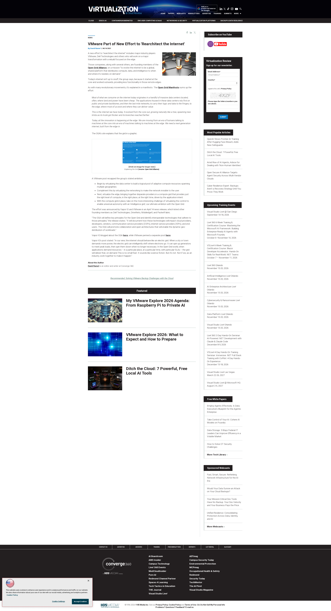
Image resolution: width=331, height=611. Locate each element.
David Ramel (95, 48)
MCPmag (194, 567)
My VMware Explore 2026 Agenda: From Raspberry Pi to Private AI (158, 303)
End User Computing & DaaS (150, 21)
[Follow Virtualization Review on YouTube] (236, 9)
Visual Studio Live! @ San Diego (222, 211)
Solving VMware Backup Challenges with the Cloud (141, 278)
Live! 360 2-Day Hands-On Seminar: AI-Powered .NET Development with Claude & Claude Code (224, 338)
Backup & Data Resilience (232, 21)
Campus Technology (159, 563)
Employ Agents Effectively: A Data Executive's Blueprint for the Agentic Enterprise (224, 408)
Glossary (227, 547)
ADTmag (193, 556)
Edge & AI (103, 21)
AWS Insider (155, 560)
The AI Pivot (195, 586)
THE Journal (155, 590)
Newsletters (194, 13)
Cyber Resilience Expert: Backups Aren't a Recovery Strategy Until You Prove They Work (224, 188)
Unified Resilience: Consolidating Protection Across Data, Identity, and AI (222, 516)
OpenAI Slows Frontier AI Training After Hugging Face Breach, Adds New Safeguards (223, 142)
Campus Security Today (201, 560)
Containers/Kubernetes (122, 21)
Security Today (197, 578)
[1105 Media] (113, 573)
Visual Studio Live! (158, 593)
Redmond (194, 575)
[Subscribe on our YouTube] (215, 46)
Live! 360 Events (157, 567)
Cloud (91, 21)
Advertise (206, 13)
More (236, 13)
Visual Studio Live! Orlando (219, 324)
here (125, 235)
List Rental (210, 547)
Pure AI (152, 575)
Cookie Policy (175, 605)
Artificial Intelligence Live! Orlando (222, 276)
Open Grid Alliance (97, 67)
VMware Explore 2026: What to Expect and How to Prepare (154, 337)
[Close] (88, 580)
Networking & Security (177, 21)
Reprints (192, 547)
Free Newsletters (174, 547)
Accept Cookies (80, 601)
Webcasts (181, 13)
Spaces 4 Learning (158, 582)
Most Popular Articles (218, 132)
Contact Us (103, 547)
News (90, 38)
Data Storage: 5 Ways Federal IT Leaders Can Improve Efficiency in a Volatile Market (224, 433)
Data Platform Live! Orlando (220, 314)
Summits (227, 13)
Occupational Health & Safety (204, 571)
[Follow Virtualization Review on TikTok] (228, 9)
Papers (171, 13)
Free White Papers (216, 399)
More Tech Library (216, 454)
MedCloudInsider (157, 571)
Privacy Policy (226, 89)
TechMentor (195, 582)
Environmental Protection (202, 563)
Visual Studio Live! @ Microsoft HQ (223, 382)
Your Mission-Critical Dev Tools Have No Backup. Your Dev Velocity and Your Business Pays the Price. (224, 502)
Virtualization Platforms (203, 21)
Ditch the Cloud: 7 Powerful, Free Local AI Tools (156, 371)
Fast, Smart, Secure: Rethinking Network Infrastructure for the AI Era (222, 477)
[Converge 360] (116, 564)
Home (163, 13)
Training (217, 13)
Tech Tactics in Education (162, 586)
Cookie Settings (58, 601)
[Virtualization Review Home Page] (115, 11)
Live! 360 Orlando (215, 265)
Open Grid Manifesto (168, 87)
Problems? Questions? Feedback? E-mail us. (175, 607)
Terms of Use (190, 605)
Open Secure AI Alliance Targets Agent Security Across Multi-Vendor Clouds (224, 175)
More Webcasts (215, 526)
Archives (139, 547)
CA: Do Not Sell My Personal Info (211, 605)
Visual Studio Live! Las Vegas (221, 372)
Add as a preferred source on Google (208, 8)
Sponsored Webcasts (218, 468)
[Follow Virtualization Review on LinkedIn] (221, 9)
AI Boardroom (156, 556)
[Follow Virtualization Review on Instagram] (232, 9)
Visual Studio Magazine (201, 590)
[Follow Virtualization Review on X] (225, 9)
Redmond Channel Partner (162, 578)
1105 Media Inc (141, 605)
